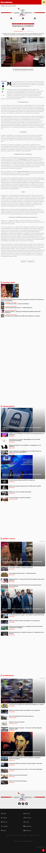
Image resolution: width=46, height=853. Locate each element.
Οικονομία (5, 826)
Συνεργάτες (28, 830)
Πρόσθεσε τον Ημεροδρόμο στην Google (24, 69)
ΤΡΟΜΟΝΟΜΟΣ (31, 261)
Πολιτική (4, 822)
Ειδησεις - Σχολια (20, 23)
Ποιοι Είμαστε (9, 835)
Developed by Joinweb (40, 847)
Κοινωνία (27, 813)
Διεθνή (4, 830)
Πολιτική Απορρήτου (23, 835)
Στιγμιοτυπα (31, 23)
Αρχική (4, 813)
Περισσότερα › (42, 541)
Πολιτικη (26, 23)
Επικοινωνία (30, 835)
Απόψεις (4, 817)
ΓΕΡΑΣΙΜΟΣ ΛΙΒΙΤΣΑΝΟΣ (18, 31)
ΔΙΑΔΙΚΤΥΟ (23, 261)
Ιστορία (27, 822)
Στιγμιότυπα (28, 826)
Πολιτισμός (28, 817)
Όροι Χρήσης (15, 835)
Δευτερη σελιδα (8, 675)
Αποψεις (14, 23)
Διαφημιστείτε (37, 835)
